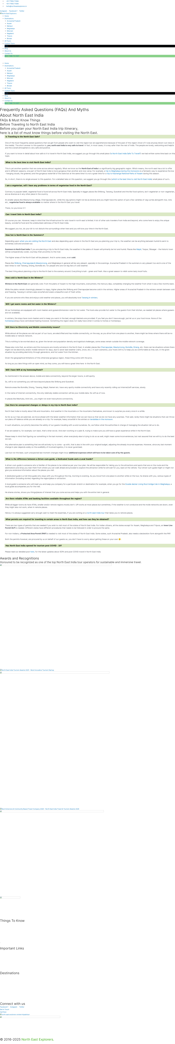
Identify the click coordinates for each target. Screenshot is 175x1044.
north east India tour (96, 513)
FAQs (6, 46)
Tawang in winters (89, 298)
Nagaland (10, 33)
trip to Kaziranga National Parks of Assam (125, 173)
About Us (8, 51)
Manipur (10, 26)
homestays (9, 321)
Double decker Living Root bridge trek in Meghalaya (147, 484)
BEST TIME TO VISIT (12, 56)
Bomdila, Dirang (132, 347)
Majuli (138, 249)
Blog (6, 48)
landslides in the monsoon (101, 419)
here (32, 552)
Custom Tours (10, 43)
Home (7, 16)
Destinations (9, 18)
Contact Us (8, 53)
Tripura (9, 36)
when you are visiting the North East (35, 241)
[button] (87, 61)
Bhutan (9, 38)
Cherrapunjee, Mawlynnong (112, 347)
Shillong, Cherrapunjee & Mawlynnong (30, 263)
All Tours (8, 41)
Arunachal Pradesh (13, 21)
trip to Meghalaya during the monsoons (122, 171)
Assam (9, 23)
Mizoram (10, 31)
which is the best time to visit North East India (132, 179)
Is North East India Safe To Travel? (125, 153)
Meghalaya (11, 28)
